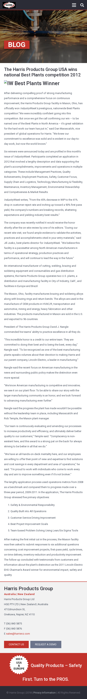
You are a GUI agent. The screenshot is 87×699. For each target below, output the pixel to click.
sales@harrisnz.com (18, 633)
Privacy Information (44, 692)
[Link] (9, 5)
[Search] (82, 5)
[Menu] (74, 5)
